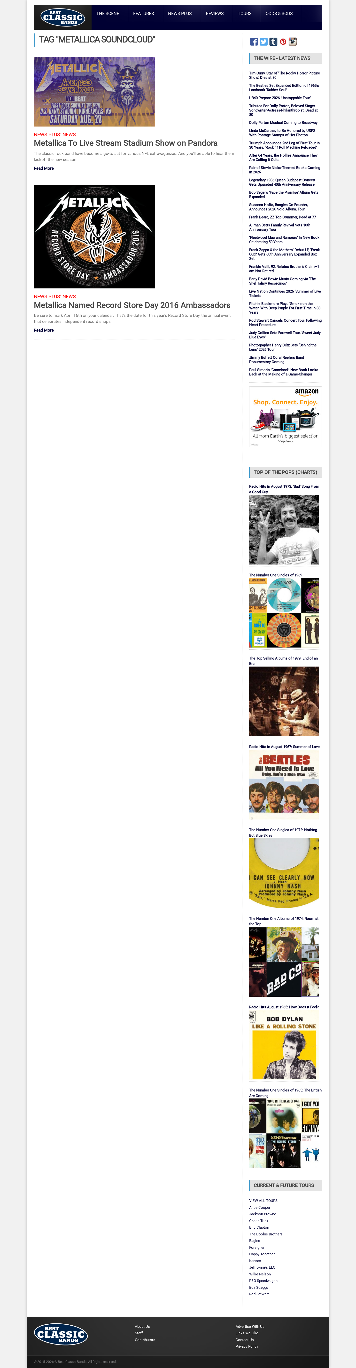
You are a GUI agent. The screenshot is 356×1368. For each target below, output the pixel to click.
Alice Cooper (259, 1207)
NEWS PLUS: (47, 134)
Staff (139, 1333)
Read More (44, 169)
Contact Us (245, 1340)
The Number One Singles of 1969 (275, 575)
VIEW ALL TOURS (263, 1201)
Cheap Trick (258, 1221)
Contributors (145, 1340)
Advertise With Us (250, 1326)
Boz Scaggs (258, 1287)
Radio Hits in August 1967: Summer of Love (284, 747)
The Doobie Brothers (266, 1234)
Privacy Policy (247, 1346)
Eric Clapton (259, 1227)
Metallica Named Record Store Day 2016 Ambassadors (132, 305)
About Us (142, 1326)
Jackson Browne (262, 1214)
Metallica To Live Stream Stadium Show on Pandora (126, 143)
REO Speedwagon (263, 1281)
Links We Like (247, 1333)
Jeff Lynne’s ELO (262, 1267)
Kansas (255, 1261)
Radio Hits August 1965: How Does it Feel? (284, 1007)
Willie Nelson (260, 1274)
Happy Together (262, 1254)
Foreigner (256, 1247)
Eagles (254, 1241)
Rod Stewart (259, 1294)
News (69, 134)
